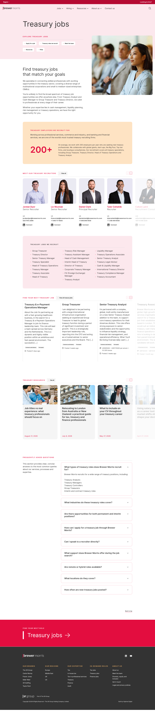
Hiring (69, 8)
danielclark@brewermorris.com (90, 218)
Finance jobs (94, 676)
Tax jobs (93, 670)
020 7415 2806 (28, 220)
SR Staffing (27, 683)
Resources (81, 8)
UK (46, 676)
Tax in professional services (77, 676)
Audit (69, 686)
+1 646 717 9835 (57, 220)
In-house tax (72, 673)
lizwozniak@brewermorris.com (62, 218)
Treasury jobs (44, 635)
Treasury (71, 680)
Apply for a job (30, 43)
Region (5, 2)
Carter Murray (27, 673)
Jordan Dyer (29, 207)
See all (52, 380)
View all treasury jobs (66, 298)
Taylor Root (27, 686)
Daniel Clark (85, 207)
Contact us (110, 8)
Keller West (26, 680)
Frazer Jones (27, 676)
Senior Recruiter (31, 209)
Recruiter (111, 209)
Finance (70, 683)
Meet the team (69, 43)
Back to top (128, 611)
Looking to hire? (146, 2)
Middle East (49, 673)
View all (63, 173)
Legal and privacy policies (121, 685)
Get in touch (116, 682)
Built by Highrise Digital (125, 701)
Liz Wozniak (57, 207)
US (46, 680)
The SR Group (27, 670)
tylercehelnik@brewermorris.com (119, 218)
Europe (47, 670)
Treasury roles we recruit (50, 43)
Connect (29, 225)
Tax (69, 670)
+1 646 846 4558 (85, 220)
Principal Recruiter (88, 209)
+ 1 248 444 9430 (113, 220)
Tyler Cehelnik (114, 207)
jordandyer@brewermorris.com (34, 218)
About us (95, 8)
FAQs (41, 49)
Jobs (59, 8)
